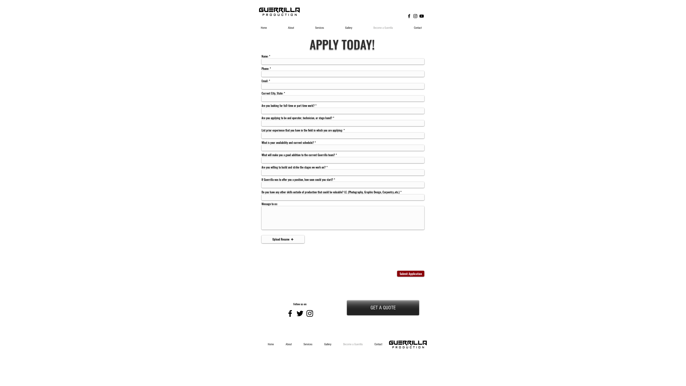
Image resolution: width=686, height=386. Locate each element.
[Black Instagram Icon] (415, 16)
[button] (283, 239)
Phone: (265, 68)
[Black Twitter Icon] (299, 313)
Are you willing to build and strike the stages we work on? (294, 167)
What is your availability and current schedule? (288, 142)
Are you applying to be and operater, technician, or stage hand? (297, 118)
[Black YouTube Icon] (421, 16)
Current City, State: (272, 93)
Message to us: (270, 203)
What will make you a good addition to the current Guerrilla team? (298, 155)
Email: (265, 81)
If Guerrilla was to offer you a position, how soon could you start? (297, 179)
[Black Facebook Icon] (409, 16)
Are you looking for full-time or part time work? (288, 105)
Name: (265, 56)
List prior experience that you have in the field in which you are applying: (302, 130)
